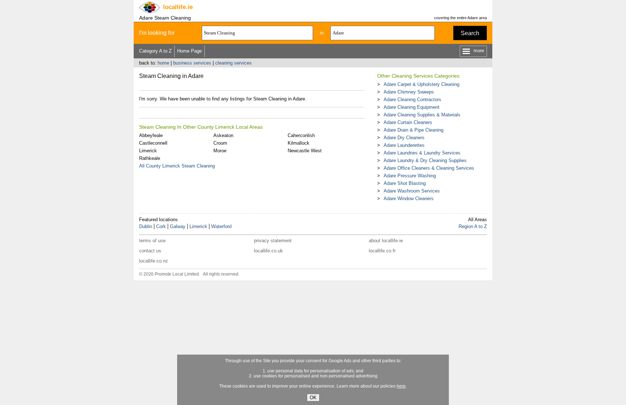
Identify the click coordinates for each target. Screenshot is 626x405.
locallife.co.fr (382, 250)
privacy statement (273, 240)
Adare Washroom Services (412, 191)
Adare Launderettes (404, 145)
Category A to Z (155, 51)
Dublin (145, 226)
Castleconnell (153, 143)
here (401, 386)
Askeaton (223, 135)
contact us (150, 250)
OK (313, 397)
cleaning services (233, 63)
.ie (178, 7)
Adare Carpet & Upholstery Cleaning (421, 84)
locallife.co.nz (153, 261)
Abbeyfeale (151, 135)
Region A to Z (473, 226)
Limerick (148, 150)
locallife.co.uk (268, 250)
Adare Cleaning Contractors (412, 99)
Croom (220, 143)
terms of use (152, 240)
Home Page (189, 51)
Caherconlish (301, 135)
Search (470, 33)
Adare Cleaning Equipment (411, 107)
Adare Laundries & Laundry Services (422, 153)
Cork (161, 226)
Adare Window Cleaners (409, 198)
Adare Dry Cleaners (404, 137)
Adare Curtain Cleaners (408, 122)
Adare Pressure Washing (410, 175)
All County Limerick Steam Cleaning (177, 166)
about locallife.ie (386, 240)
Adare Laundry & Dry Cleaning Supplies (425, 160)
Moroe (219, 150)
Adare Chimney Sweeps (409, 92)
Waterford (221, 226)
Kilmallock (298, 143)
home (163, 63)
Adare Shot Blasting (405, 183)
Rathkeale (149, 158)
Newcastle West (305, 150)
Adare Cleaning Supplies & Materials (422, 114)
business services (192, 63)
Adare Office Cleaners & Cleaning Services (429, 168)
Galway (177, 226)
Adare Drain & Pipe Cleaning (413, 130)
